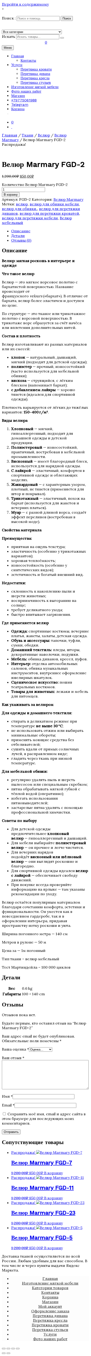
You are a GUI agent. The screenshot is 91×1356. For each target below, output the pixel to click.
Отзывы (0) (21, 240)
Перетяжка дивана (35, 73)
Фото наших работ (26, 91)
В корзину (11, 194)
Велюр (44, 135)
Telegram (19, 104)
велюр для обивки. (19, 208)
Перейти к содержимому (25, 4)
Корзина (17, 109)
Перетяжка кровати (36, 69)
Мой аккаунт (50, 1306)
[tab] (50, 231)
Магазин (18, 96)
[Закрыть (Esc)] (4, 1348)
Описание (20, 231)
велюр (22, 204)
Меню (8, 47)
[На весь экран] (13, 1348)
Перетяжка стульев (36, 82)
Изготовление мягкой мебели (35, 87)
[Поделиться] (8, 1348)
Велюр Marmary (68, 199)
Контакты (28, 60)
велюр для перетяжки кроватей (49, 213)
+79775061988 (24, 100)
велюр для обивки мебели (54, 204)
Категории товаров (50, 1287)
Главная (17, 56)
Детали (18, 235)
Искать (8, 36)
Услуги (16, 65)
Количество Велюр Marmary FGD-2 (35, 184)
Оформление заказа (50, 1311)
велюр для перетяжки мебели (30, 218)
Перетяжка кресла (35, 78)
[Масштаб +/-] (18, 1348)
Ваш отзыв (13, 1057)
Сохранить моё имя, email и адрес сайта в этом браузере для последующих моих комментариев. (44, 1119)
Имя (7, 1096)
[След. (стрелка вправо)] (8, 1353)
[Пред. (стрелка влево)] (4, 1353)
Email (8, 1105)
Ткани (27, 135)
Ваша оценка (15, 1049)
